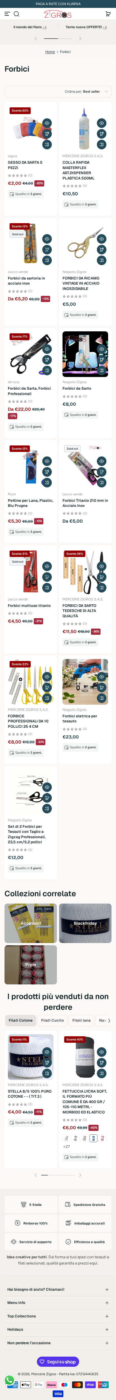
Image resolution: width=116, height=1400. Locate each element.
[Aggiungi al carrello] (47, 577)
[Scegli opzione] (47, 134)
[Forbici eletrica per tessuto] (85, 682)
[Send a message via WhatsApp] (9, 1380)
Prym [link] (30, 964)
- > (44, 27)
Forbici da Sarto (77, 388)
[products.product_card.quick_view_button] (47, 123)
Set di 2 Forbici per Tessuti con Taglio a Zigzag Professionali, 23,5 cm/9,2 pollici (27, 834)
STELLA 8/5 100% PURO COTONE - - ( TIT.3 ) (30, 1094)
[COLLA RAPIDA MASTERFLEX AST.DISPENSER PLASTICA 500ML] (85, 128)
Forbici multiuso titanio (29, 605)
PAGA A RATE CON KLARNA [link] (58, 4)
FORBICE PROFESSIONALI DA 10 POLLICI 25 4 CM (28, 721)
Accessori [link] (31, 923)
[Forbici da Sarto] (85, 354)
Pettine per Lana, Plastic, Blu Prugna (30, 503)
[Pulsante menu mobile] (8, 13)
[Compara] (47, 144)
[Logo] (58, 14)
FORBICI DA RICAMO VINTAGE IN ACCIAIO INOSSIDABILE (81, 283)
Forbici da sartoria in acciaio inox (26, 281)
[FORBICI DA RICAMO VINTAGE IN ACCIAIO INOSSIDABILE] (85, 244)
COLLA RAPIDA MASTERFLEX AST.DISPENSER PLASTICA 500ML (79, 170)
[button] (16, 14)
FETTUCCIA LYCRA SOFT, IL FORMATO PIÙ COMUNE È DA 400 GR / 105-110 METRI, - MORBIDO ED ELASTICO (85, 1102)
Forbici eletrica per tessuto (80, 719)
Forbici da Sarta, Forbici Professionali (29, 391)
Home (50, 52)
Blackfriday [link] (85, 923)
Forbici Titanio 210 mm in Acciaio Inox (85, 503)
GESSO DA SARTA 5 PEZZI (25, 165)
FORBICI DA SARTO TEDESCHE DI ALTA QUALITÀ (79, 610)
